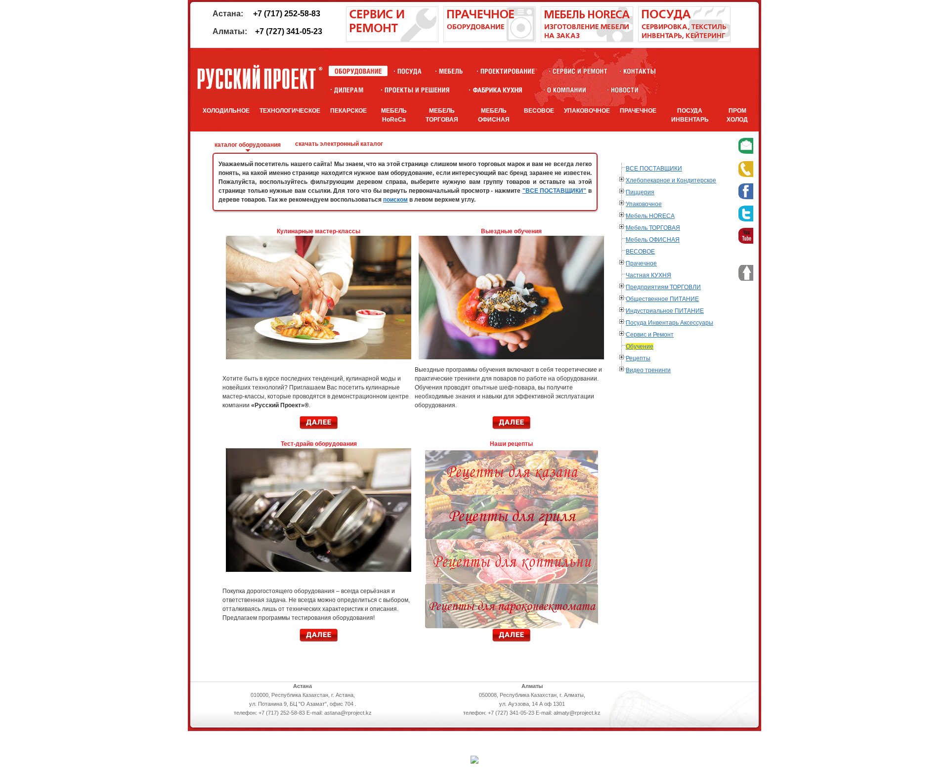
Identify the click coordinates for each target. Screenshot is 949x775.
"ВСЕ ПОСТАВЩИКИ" (554, 190)
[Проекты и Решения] (417, 90)
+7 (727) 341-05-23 (288, 31)
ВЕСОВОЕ (539, 110)
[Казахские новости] (625, 90)
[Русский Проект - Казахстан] (259, 77)
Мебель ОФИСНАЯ (653, 239)
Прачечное (641, 263)
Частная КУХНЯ (648, 275)
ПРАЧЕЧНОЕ (638, 110)
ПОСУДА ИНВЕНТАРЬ (690, 115)
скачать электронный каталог (339, 143)
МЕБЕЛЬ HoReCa (394, 115)
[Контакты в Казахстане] (639, 71)
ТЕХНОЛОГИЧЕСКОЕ (289, 110)
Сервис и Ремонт (650, 334)
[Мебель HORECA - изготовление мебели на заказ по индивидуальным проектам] (587, 40)
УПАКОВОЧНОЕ (587, 110)
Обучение (639, 346)
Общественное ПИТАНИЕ (662, 299)
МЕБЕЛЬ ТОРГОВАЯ (442, 115)
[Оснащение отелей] (497, 90)
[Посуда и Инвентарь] (409, 71)
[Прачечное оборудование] (489, 40)
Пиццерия (640, 192)
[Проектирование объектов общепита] (508, 71)
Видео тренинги (648, 370)
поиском (395, 199)
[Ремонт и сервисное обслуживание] (392, 40)
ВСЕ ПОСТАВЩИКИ (654, 168)
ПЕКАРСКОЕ (348, 110)
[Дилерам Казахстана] (348, 90)
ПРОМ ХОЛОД (737, 115)
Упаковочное (644, 204)
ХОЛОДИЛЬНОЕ (226, 110)
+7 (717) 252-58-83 (286, 13)
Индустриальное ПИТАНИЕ (665, 310)
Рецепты (638, 358)
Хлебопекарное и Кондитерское (671, 180)
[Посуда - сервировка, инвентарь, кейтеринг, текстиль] (684, 40)
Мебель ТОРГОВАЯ (653, 227)
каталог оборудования (248, 144)
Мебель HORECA (650, 216)
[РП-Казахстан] (567, 90)
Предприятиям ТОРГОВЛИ (663, 287)
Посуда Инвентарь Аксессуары (669, 322)
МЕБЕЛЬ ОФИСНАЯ (494, 115)
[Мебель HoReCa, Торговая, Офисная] (451, 71)
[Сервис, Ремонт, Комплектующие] (580, 71)
